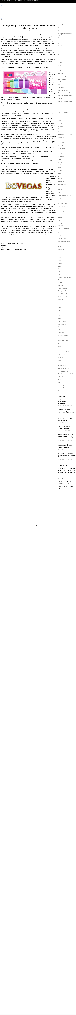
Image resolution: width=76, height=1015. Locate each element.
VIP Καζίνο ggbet (62, 357)
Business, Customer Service (65, 93)
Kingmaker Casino (63, 203)
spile (59, 316)
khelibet (60, 200)
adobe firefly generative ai (65, 57)
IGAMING (60, 178)
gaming (60, 164)
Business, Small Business (65, 95)
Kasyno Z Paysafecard (64, 198)
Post (59, 257)
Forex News (61, 140)
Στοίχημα (60, 376)
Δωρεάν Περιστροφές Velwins (66, 374)
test (59, 343)
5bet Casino (61, 46)
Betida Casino (62, 76)
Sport (59, 327)
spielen (60, 313)
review (60, 282)
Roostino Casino (62, 288)
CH (59, 109)
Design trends (61, 129)
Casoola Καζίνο (62, 106)
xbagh (59, 360)
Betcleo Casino (62, 73)
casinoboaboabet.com (64, 104)
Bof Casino (61, 87)
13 (58, 30)
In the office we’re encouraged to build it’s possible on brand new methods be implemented (66, 436)
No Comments (68, 405)
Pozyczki (60, 263)
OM (59, 233)
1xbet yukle (52, 59)
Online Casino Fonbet (64, 241)
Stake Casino (61, 332)
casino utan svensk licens (65, 101)
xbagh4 (60, 362)
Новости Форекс (62, 387)
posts (59, 260)
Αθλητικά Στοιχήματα (63, 368)
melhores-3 (61, 212)
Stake (59, 329)
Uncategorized (8, 20)
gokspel (60, 170)
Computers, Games (63, 117)
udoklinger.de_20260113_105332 (67, 351)
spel (59, 302)
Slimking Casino (62, 293)
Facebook (3, 514)
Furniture (60, 145)
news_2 (60, 223)
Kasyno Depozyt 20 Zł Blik (65, 195)
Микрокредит (61, 385)
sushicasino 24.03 (63, 340)
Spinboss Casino (62, 321)
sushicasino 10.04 (63, 338)
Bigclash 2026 (62, 79)
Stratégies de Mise (63, 335)
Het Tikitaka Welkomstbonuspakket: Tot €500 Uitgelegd (65, 401)
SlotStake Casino (62, 296)
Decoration (61, 123)
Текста (60, 390)
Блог (59, 382)
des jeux (60, 126)
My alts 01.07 (61, 217)
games (60, 162)
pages (59, 246)
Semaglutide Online (63, 291)
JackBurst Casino (62, 184)
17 (58, 37)
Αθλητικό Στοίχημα (63, 371)
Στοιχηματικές (61, 379)
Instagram (8, 514)
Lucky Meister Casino (63, 206)
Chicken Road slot (63, 112)
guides (60, 176)
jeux (59, 187)
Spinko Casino (62, 324)
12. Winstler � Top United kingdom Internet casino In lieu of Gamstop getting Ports (66, 445)
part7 (59, 252)
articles (60, 65)
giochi (59, 167)
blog (59, 84)
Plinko (59, 255)
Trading (60, 349)
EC (59, 131)
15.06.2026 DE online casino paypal (65, 34)
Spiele (60, 310)
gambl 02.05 (61, 148)
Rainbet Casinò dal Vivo (64, 277)
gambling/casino (62, 156)
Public (59, 271)
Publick (60, 274)
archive (60, 62)
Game (59, 159)
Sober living (61, 299)
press (59, 266)
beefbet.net (61, 70)
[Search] (38, 13)
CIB (59, 115)
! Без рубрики (61, 25)
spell (59, 307)
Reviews (60, 285)
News (59, 220)
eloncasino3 (61, 137)
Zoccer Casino (62, 365)
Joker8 (60, 189)
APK (59, 59)
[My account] (38, 10)
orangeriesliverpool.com (64, 244)
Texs (59, 346)
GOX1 (59, 173)
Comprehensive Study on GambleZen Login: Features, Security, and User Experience (66, 411)
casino (60, 98)
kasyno (60, 192)
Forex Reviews (62, 142)
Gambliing (61, 151)
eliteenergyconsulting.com (65, 134)
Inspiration (61, 181)
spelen (60, 304)
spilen (59, 318)
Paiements (61, 249)
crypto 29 (60, 120)
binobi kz (60, 81)
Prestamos (61, 268)
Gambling (60, 153)
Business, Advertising (63, 90)
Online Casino (62, 238)
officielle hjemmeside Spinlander (63, 229)
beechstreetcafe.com (63, 68)
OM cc (59, 235)
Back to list (4, 245)
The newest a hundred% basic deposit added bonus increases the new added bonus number (66, 455)
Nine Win (60, 225)
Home (2, 20)
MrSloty (60, 214)
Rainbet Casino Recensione (65, 280)
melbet (60, 209)
